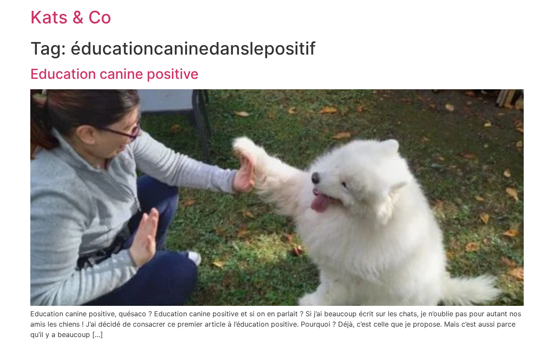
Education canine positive (114, 73)
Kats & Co (70, 17)
